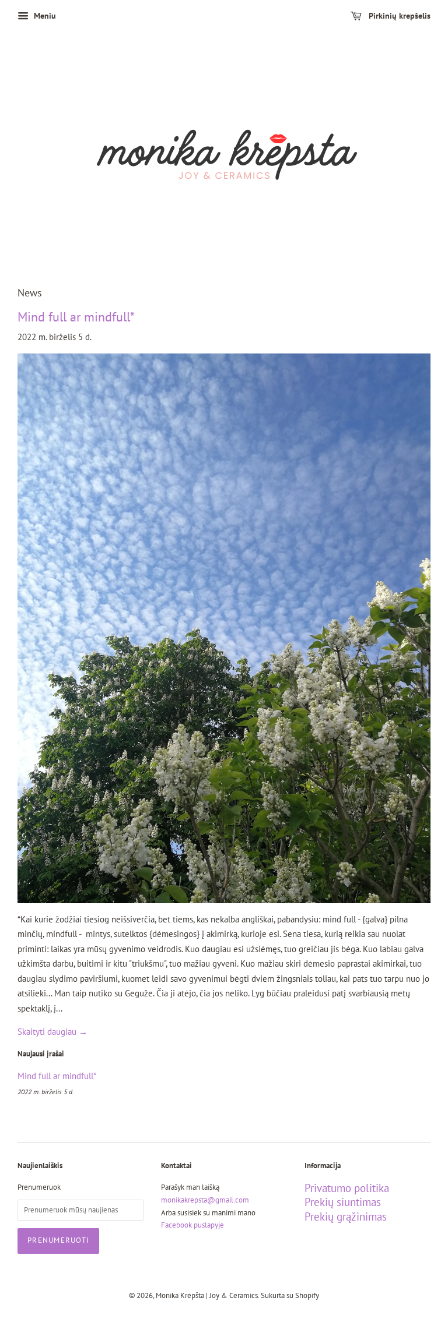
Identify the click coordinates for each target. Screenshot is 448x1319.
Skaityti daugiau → (53, 1031)
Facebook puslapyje (192, 1225)
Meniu (44, 15)
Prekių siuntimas (342, 1202)
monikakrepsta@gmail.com (205, 1200)
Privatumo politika (346, 1188)
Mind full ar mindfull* (76, 317)
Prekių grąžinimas (345, 1216)
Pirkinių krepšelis (398, 15)
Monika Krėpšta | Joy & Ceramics (207, 1295)
